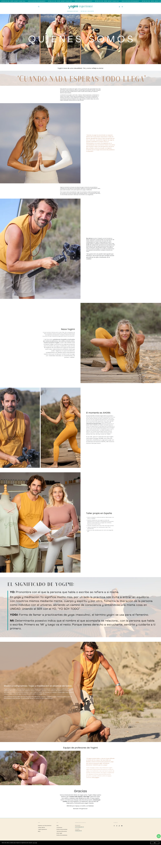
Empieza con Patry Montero (44, 825)
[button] (38, 6)
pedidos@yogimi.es (79, 826)
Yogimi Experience (42, 829)
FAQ (57, 825)
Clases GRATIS (41, 827)
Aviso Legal (59, 833)
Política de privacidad (62, 829)
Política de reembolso (62, 835)
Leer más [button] (35, 842)
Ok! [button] (155, 842)
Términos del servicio (62, 831)
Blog (39, 831)
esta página (95, 777)
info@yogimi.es (78, 830)
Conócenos (59, 827)
